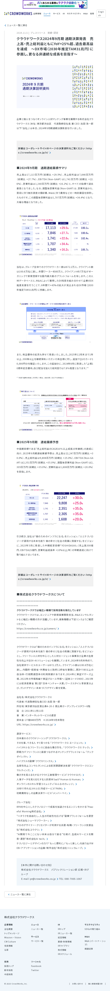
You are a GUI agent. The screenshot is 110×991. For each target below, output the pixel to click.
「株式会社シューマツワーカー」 (33, 820)
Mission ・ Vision (12, 937)
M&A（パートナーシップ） (95, 943)
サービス (56, 13)
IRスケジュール (65, 954)
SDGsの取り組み (92, 929)
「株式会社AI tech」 (35, 838)
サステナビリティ (74, 13)
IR (64, 13)
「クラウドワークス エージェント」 (67, 742)
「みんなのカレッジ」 (64, 784)
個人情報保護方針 (95, 983)
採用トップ (9, 966)
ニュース (47, 13)
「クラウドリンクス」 (44, 761)
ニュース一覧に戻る (17, 25)
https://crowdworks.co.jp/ (38, 724)
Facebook (36, 966)
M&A (85, 13)
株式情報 (62, 949)
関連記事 (89, 948)
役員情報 (8, 945)
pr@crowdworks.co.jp (43, 878)
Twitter (35, 970)
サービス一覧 (37, 941)
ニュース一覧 (37, 929)
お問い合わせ (77, 983)
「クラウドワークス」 (57, 738)
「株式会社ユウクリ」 (29, 829)
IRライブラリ (63, 945)
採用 (92, 13)
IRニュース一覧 (65, 933)
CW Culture (10, 941)
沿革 (6, 949)
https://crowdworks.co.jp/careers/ (36, 628)
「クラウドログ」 (73, 774)
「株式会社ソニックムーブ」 (69, 848)
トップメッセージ (11, 933)
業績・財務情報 (65, 941)
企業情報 (37, 13)
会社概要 (8, 929)
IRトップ (61, 929)
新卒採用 (8, 970)
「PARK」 (58, 788)
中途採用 (8, 974)
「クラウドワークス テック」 (76, 747)
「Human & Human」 (70, 779)
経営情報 (62, 937)
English (101, 13)
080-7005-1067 (73, 878)
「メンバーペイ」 (60, 793)
